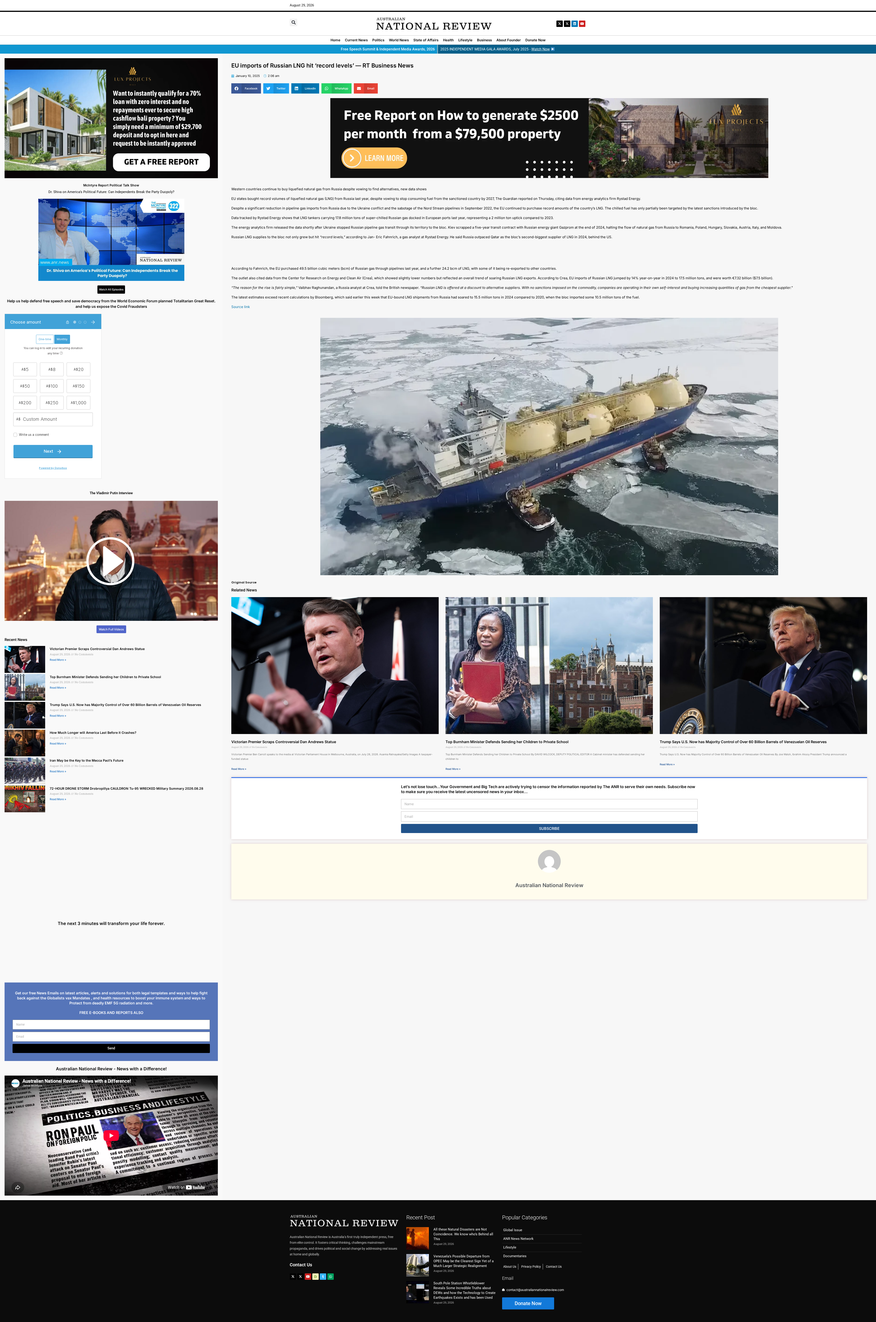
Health (448, 40)
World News (399, 40)
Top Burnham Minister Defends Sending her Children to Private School (105, 677)
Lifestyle (465, 40)
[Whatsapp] (330, 1276)
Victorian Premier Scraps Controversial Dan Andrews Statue (97, 649)
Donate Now (535, 40)
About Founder (508, 40)
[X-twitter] (559, 24)
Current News (356, 40)
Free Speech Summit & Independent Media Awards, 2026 (388, 49)
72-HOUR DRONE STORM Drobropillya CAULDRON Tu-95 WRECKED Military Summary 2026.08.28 (126, 788)
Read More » (58, 659)
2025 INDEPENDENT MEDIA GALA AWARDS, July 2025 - (495, 49)
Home (335, 40)
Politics (378, 40)
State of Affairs (425, 40)
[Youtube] (308, 1276)
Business (484, 40)
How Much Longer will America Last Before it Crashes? (93, 732)
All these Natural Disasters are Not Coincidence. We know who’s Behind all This (463, 1234)
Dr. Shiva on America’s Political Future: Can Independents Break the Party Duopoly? (111, 192)
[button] (293, 22)
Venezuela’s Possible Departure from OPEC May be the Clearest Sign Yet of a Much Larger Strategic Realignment (463, 1261)
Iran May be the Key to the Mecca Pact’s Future (86, 760)
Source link (240, 307)
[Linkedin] (574, 24)
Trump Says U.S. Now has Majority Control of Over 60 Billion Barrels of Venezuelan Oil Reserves (125, 705)
